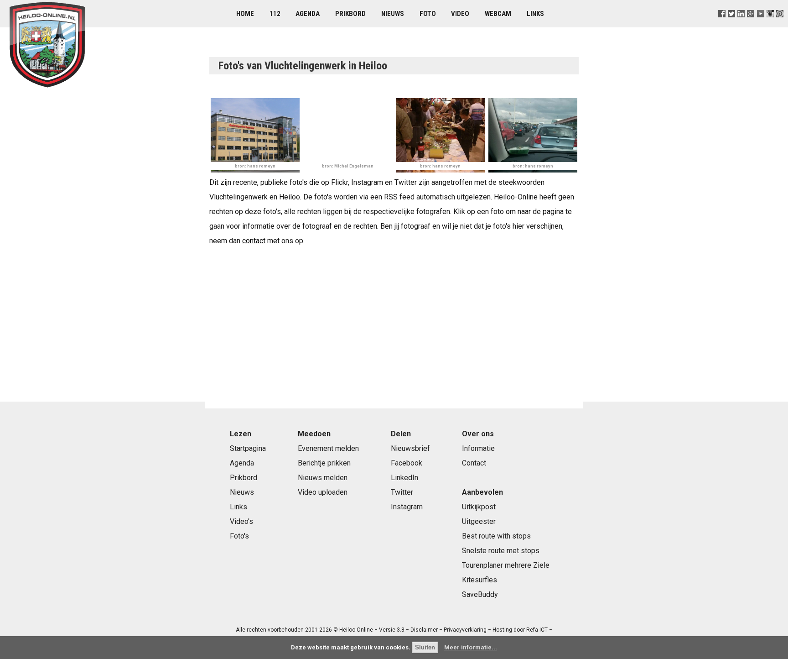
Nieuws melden (322, 477)
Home (245, 14)
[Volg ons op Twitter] (732, 25)
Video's (241, 521)
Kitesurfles (479, 579)
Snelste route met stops (500, 550)
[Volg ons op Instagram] (770, 25)
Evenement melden (328, 448)
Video (460, 14)
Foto (428, 14)
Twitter (402, 492)
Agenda (308, 14)
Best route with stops (496, 536)
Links (535, 14)
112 (275, 14)
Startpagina (248, 448)
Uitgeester (479, 521)
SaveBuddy (480, 594)
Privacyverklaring (465, 630)
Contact (474, 463)
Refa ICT (537, 630)
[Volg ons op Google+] (751, 25)
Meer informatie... (470, 647)
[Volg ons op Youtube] (760, 25)
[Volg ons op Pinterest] (779, 25)
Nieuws (392, 14)
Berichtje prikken (324, 463)
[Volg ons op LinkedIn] (741, 25)
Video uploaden (322, 492)
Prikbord (350, 14)
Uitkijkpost (479, 506)
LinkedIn (404, 477)
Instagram (407, 506)
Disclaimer (424, 630)
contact (253, 240)
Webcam (498, 14)
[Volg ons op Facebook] (722, 25)
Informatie (478, 448)
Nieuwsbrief (410, 448)
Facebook (406, 463)
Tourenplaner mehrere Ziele (506, 565)
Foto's (239, 536)
